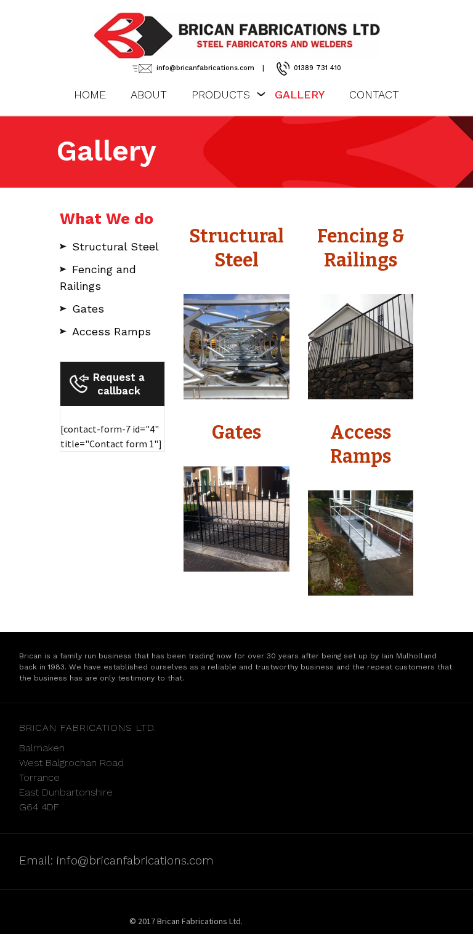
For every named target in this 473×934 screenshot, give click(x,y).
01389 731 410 (317, 68)
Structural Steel (115, 246)
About (149, 94)
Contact (374, 94)
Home (90, 94)
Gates (88, 308)
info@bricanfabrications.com (205, 68)
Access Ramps (111, 331)
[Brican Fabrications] (236, 35)
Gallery (300, 94)
